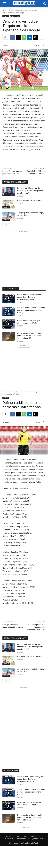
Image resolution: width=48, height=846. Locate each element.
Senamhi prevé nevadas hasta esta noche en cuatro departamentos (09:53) (31, 310)
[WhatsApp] (24, 37)
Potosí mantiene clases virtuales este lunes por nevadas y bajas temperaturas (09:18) (29, 335)
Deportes (19, 11)
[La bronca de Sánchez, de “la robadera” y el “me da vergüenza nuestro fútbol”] (8, 191)
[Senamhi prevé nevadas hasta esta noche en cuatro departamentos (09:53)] (8, 311)
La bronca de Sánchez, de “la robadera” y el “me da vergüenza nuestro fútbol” (30, 190)
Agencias (34, 839)
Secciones (11, 11)
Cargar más (23, 346)
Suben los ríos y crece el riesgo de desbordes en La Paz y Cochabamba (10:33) (30, 297)
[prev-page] (4, 224)
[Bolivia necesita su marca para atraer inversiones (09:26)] (8, 324)
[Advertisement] (24, 256)
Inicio (4, 11)
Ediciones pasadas (22, 839)
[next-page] (7, 224)
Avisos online (9, 839)
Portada (9, 836)
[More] (41, 37)
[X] (18, 37)
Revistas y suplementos (32, 836)
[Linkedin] (29, 37)
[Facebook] (12, 37)
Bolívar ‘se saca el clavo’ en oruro (29, 201)
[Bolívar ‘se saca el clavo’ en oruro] (8, 204)
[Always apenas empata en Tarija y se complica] (8, 216)
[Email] (35, 37)
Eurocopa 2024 (14, 16)
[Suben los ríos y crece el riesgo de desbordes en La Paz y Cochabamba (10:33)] (8, 298)
